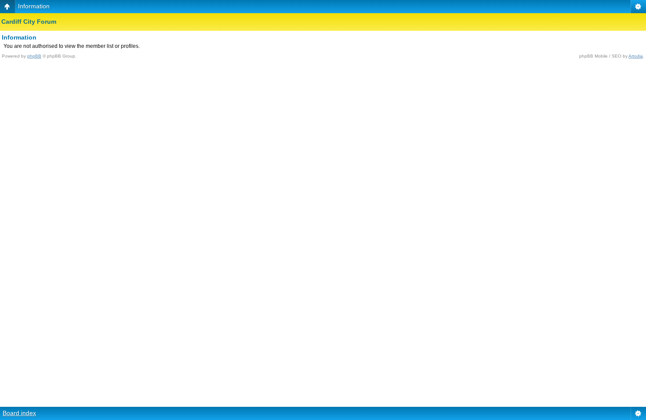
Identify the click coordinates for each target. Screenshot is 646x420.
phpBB (34, 56)
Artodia (635, 56)
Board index (19, 412)
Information (34, 6)
